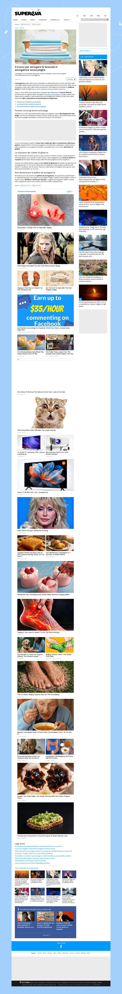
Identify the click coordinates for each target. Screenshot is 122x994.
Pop (105, 15)
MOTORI (50, 953)
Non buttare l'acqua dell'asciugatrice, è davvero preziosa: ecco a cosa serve (38, 846)
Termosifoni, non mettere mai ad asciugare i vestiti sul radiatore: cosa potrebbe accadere (43, 856)
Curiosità (42, 20)
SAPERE (59, 953)
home (16, 28)
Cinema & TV (55, 20)
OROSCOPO (65, 953)
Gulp (84, 15)
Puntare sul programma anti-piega (29, 102)
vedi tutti (45, 935)
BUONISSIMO (94, 982)
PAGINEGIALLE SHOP (51, 982)
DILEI (77, 982)
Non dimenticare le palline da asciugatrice (31, 106)
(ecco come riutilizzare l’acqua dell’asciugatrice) (48, 89)
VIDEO (54, 953)
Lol (77, 15)
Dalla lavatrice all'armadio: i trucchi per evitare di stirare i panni (35, 858)
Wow (98, 15)
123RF (20, 63)
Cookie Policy (40, 984)
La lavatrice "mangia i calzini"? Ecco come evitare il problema (34, 853)
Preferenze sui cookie (48, 984)
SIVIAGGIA (81, 982)
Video (32, 20)
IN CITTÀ (72, 953)
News (15, 20)
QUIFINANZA (87, 982)
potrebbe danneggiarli (52, 94)
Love (91, 15)
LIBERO (31, 982)
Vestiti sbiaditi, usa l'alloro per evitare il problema (30, 861)
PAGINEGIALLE (42, 982)
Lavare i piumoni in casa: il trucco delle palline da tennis (32, 863)
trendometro (89, 57)
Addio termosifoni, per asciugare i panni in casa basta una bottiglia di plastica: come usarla (43, 851)
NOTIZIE (40, 953)
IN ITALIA (77, 953)
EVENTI (88, 953)
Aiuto (55, 984)
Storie (23, 20)
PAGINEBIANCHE (65, 982)
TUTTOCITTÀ (72, 982)
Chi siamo (24, 984)
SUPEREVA (99, 982)
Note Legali (29, 984)
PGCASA (59, 982)
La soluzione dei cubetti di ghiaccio (29, 104)
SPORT (44, 953)
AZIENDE (83, 953)
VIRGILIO (36, 982)
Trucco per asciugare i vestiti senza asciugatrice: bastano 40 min (35, 849)
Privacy (34, 984)
